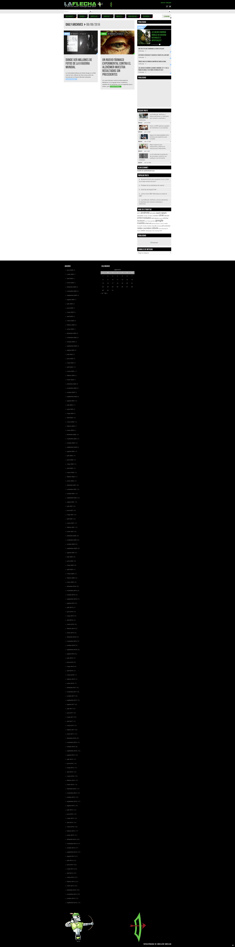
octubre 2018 (71, 645)
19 (122, 283)
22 (103, 287)
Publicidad (168, 3)
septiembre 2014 (72, 852)
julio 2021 (70, 506)
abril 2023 (70, 417)
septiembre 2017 (72, 700)
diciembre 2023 (71, 384)
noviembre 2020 (72, 540)
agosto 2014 (70, 856)
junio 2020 (70, 561)
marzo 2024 (70, 371)
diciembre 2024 (71, 333)
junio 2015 (70, 814)
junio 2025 (70, 308)
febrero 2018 (71, 679)
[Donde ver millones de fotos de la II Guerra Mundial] (81, 42)
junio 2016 (70, 763)
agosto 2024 (70, 350)
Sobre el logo (168, 944)
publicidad (167, 226)
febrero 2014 (71, 881)
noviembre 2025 (72, 291)
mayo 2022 (70, 464)
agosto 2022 (70, 451)
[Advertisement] (153, 92)
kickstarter (157, 223)
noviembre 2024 (72, 337)
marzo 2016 (70, 776)
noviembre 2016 (72, 742)
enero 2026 (70, 283)
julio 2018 (70, 658)
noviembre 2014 (72, 843)
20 (127, 283)
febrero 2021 (71, 527)
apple (158, 212)
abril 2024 (70, 367)
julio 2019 (70, 607)
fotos (146, 221)
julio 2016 (70, 759)
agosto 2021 (70, 502)
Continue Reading (71, 79)
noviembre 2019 (72, 590)
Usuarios (147, 16)
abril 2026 (70, 278)
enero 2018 (70, 683)
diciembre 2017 (71, 687)
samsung (163, 228)
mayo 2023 (70, 413)
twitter (143, 230)
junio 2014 (70, 865)
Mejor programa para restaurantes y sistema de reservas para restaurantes (158, 146)
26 (122, 287)
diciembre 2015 (71, 789)
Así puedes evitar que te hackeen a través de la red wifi (153, 55)
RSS (156, 944)
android (145, 212)
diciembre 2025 (71, 287)
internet (148, 223)
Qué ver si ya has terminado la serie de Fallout (151, 49)
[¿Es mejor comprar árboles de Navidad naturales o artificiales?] (143, 37)
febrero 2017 (71, 730)
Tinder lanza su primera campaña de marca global (152, 62)
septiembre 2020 (72, 548)
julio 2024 (70, 354)
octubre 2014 (71, 848)
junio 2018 (70, 662)
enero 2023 (70, 430)
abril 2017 (70, 721)
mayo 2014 (70, 869)
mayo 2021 (70, 514)
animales (153, 213)
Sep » (106, 293)
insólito (141, 223)
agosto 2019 (70, 603)
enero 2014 (70, 886)
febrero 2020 (71, 578)
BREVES (67, 34)
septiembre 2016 (72, 751)
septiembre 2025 (72, 295)
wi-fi (161, 230)
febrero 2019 (71, 628)
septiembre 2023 (72, 396)
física (149, 221)
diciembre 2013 (71, 890)
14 (132, 279)
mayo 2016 (70, 768)
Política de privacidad (148, 944)
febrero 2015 (71, 831)
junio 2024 (70, 358)
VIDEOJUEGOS (133, 16)
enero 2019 (70, 633)
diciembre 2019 (71, 586)
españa (160, 218)
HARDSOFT (107, 16)
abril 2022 (70, 468)
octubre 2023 (71, 392)
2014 (139, 213)
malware (162, 223)
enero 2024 (70, 380)
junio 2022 (70, 460)
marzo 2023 (70, 422)
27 (127, 287)
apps (164, 212)
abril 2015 (70, 822)
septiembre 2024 (72, 346)
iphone (153, 223)
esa (152, 218)
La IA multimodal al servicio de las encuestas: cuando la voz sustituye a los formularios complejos (153, 157)
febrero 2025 (71, 325)
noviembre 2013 (72, 894)
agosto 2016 (70, 755)
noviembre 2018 (72, 641)
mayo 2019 (70, 616)
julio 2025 (70, 304)
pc (156, 225)
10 (112, 279)
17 (112, 283)
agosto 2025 (70, 299)
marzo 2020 (70, 574)
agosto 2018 (70, 654)
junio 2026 (70, 270)
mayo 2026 (70, 274)
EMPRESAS (94, 16)
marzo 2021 (70, 523)
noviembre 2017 (72, 692)
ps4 (163, 226)
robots (154, 228)
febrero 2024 (71, 375)
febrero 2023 (71, 426)
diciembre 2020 (71, 536)
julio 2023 (70, 405)
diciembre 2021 (71, 485)
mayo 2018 (70, 666)
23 (108, 287)
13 (127, 279)
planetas (159, 226)
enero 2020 (70, 582)
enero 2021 (70, 531)
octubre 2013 (71, 898)
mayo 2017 (70, 717)
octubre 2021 (71, 493)
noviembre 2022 (72, 439)
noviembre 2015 (72, 793)
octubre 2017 (71, 696)
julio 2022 (70, 455)
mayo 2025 (70, 312)
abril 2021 (70, 519)
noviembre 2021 (72, 489)
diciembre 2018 (71, 637)
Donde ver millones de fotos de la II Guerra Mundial (79, 63)
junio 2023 (70, 409)
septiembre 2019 (72, 599)
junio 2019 (70, 611)
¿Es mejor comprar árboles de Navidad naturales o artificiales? (159, 36)
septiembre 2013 (72, 902)
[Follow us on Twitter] (170, 6)
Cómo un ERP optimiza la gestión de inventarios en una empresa (159, 127)
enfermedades (144, 217)
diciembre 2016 (71, 738)
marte (166, 223)
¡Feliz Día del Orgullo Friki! (148, 189)
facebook (141, 220)
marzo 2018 (70, 675)
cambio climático (148, 216)
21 (132, 283)
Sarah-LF (83, 34)
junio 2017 (70, 713)
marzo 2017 (70, 725)
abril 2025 (70, 316)
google (159, 220)
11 (117, 279)
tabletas (139, 230)
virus (153, 230)
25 (117, 287)
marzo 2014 (70, 877)
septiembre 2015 (72, 801)
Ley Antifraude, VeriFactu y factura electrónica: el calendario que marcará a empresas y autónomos (154, 117)
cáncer (166, 215)
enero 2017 (70, 734)
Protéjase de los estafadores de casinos (152, 185)
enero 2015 (70, 835)
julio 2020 (70, 557)
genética (153, 221)
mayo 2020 (70, 565)
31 (112, 290)
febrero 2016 (71, 780)
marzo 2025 (70, 321)
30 (108, 290)
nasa (153, 226)
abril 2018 (70, 671)
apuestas (140, 216)
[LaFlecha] (89, 4)
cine (161, 215)
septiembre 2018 (72, 649)
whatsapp (157, 230)
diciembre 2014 (71, 839)
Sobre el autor (160, 944)
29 (103, 290)
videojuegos (149, 230)
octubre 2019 (71, 595)
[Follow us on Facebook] (167, 6)
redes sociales (144, 228)
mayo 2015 (70, 818)
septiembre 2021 (72, 498)
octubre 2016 (71, 746)
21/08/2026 (166, 16)
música (149, 226)
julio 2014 (70, 860)
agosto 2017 (70, 704)
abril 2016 (70, 772)
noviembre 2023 (72, 388)
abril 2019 (70, 620)
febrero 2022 (71, 477)
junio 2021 (70, 510)
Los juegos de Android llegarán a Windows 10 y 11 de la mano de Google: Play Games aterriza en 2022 (153, 69)
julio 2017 (70, 708)
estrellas (165, 218)
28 (132, 287)
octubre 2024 (71, 342)
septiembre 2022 (72, 447)
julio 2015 (70, 810)
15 (103, 283)
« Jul (102, 293)
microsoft (139, 226)
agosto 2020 (70, 552)
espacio (156, 218)
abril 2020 (70, 569)
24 (112, 287)
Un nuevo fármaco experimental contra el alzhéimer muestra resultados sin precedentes (116, 67)
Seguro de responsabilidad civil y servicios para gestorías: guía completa (159, 137)
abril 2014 (70, 873)
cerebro (156, 215)
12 (122, 279)
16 (108, 283)
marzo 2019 (70, 624)
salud (160, 228)
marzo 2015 (70, 827)
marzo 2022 (70, 472)
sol (167, 228)
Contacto (163, 3)
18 (117, 283)
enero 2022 (70, 481)
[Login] (169, 11)
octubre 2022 (71, 443)
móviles (145, 226)
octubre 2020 (71, 544)
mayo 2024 (70, 363)
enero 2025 (70, 329)
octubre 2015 (71, 797)
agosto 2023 (70, 401)
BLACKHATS (70, 16)
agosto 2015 (70, 805)
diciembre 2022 (71, 434)
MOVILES (119, 16)
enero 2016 (70, 784)
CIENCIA (82, 16)
